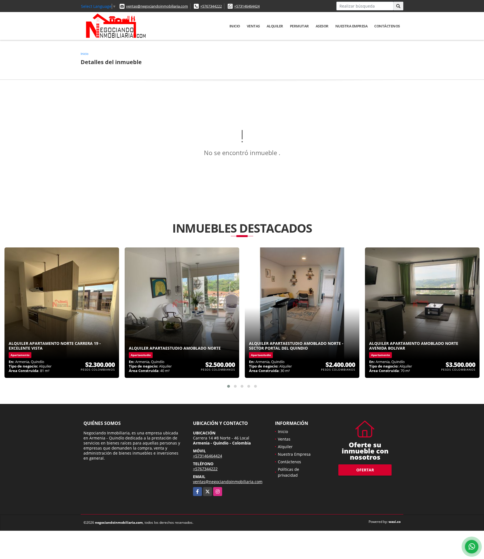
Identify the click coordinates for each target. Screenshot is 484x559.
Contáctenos (387, 26)
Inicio (234, 26)
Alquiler (275, 26)
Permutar (299, 26)
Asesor (322, 26)
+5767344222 (211, 6)
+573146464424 (247, 6)
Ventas (253, 26)
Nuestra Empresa (351, 26)
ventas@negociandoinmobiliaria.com (157, 6)
